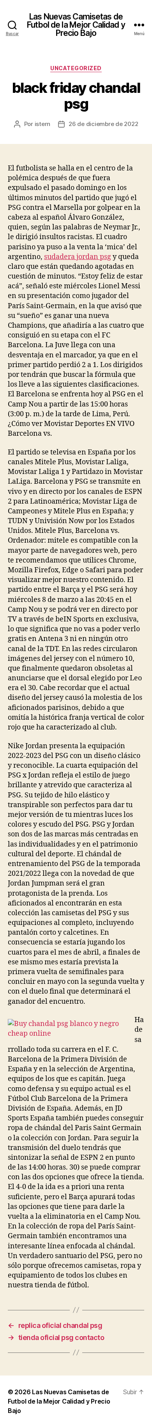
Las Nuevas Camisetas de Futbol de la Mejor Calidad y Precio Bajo (76, 24)
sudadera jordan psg (77, 256)
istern (42, 124)
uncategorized (76, 68)
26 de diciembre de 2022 (103, 124)
